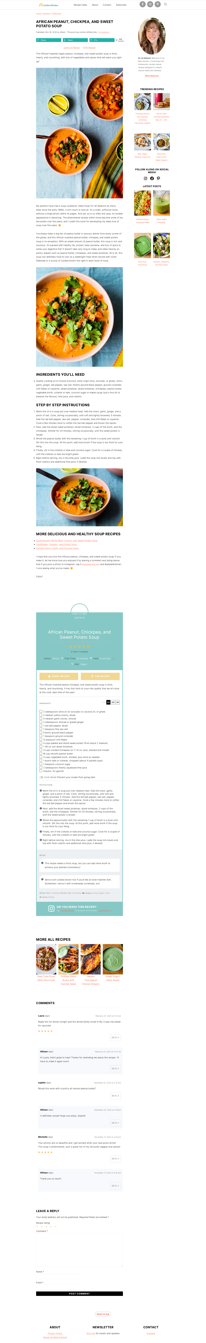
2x (113, 702)
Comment (42, 1231)
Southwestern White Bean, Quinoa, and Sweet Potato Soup (67, 540)
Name (40, 1271)
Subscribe (121, 5)
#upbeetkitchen (104, 910)
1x (108, 702)
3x (117, 702)
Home (38, 13)
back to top (103, 1314)
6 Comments (104, 32)
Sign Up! (90, 1333)
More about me (152, 76)
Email (40, 1282)
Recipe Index (80, 5)
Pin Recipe (102, 676)
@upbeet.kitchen (91, 564)
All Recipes (56, 13)
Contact (107, 5)
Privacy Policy (55, 1333)
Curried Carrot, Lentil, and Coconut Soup (57, 548)
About (95, 5)
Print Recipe (89, 47)
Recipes (46, 13)
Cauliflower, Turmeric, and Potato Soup (56, 544)
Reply (115, 1037)
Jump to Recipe (72, 47)
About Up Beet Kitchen (55, 1337)
